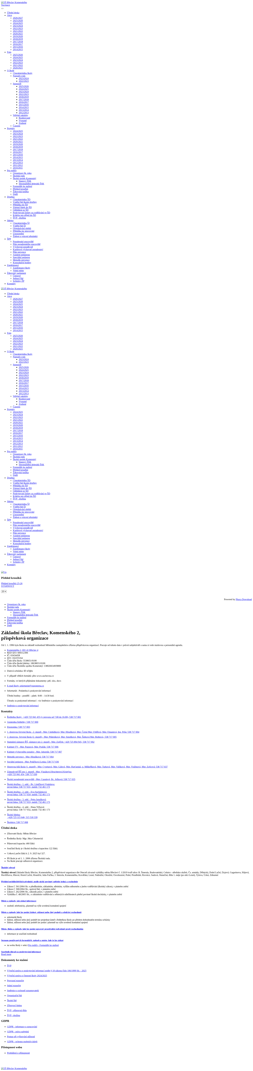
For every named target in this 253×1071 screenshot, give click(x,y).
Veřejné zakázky (20, 115)
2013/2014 (24, 110)
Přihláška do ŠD (20, 204)
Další (15, 194)
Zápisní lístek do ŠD (22, 207)
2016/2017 (18, 44)
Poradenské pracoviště (23, 241)
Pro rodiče (12, 170)
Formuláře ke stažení (22, 186)
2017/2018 (18, 41)
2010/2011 (18, 168)
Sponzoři (17, 83)
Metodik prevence (21, 260)
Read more (6, 954)
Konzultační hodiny (22, 262)
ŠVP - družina (19, 218)
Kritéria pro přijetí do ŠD (24, 215)
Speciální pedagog (21, 257)
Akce (9, 15)
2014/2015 (18, 49)
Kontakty (11, 283)
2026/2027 (18, 18)
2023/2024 (18, 26)
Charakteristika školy (22, 73)
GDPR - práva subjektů (18, 1031)
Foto (9, 52)
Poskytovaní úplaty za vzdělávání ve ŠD (31, 212)
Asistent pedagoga (21, 254)
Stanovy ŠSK (25, 181)
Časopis (16, 126)
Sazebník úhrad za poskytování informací (21, 952)
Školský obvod (8, 867)
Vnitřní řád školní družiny (25, 202)
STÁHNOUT (7, 586)
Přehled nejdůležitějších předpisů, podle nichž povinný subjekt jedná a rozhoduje (39, 881)
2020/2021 (18, 33)
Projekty (11, 128)
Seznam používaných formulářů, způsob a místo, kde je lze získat (32, 940)
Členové (17, 276)
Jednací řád (18, 278)
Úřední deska (13, 12)
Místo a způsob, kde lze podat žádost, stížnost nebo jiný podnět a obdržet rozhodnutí (41, 912)
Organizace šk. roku (22, 173)
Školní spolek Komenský (24, 178)
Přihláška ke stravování (23, 231)
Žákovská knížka (21, 191)
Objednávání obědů (22, 228)
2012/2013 (24, 112)
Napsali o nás (19, 76)
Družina (10, 197)
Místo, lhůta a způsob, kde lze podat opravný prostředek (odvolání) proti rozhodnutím (42, 929)
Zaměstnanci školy (21, 268)
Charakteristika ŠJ (21, 223)
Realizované (24, 118)
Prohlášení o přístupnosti (18, 1053)
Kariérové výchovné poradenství (28, 249)
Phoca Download (244, 599)
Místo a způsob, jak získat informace (18, 901)
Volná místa (18, 270)
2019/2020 (18, 36)
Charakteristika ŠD (21, 199)
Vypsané (23, 120)
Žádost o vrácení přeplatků (25, 236)
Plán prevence (19, 252)
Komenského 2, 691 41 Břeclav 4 (22, 650)
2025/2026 (18, 20)
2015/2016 (18, 47)
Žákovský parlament (16, 273)
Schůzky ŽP (18, 281)
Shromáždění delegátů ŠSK (31, 183)
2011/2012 (18, 165)
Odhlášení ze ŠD (21, 210)
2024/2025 (18, 23)
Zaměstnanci (13, 265)
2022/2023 (18, 28)
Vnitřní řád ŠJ (19, 226)
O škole (10, 70)
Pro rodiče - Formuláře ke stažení (43, 945)
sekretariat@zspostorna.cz (32, 686)
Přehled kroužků (20, 189)
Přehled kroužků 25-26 (11, 583)
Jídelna (10, 220)
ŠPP (9, 239)
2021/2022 (18, 31)
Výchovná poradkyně (23, 247)
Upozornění (18, 233)
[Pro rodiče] (3, 572)
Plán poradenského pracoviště (26, 244)
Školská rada (19, 176)
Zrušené (22, 123)
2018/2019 (18, 39)
